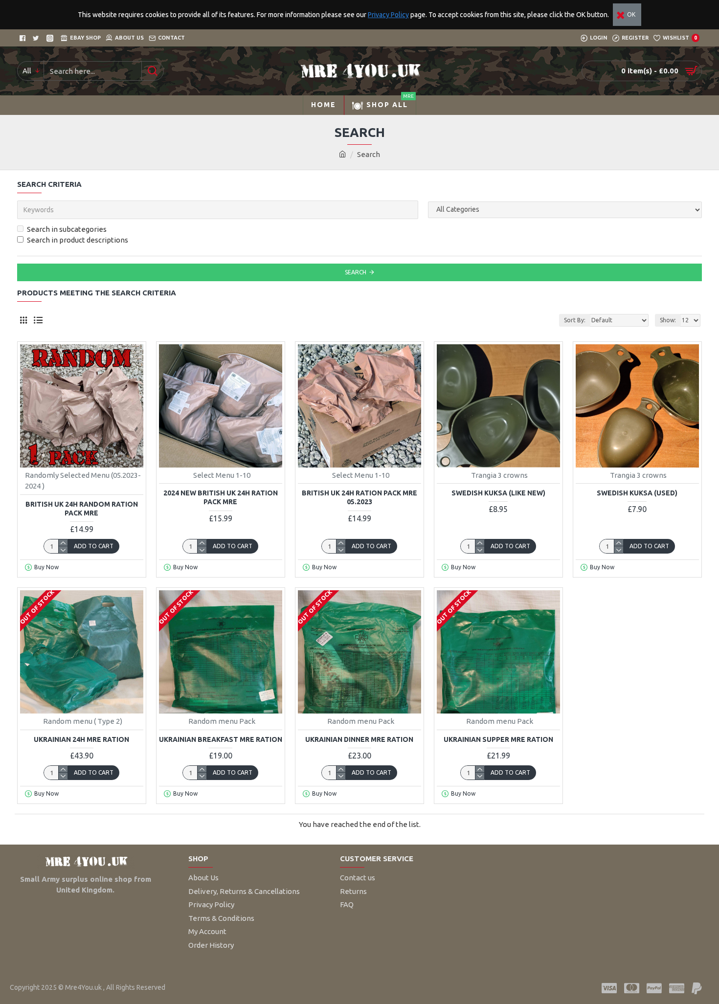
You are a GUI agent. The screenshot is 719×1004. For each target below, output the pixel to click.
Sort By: (574, 320)
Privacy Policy (388, 15)
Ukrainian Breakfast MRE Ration (220, 739)
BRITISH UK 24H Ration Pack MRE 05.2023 (359, 497)
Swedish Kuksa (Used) (637, 493)
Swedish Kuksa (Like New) (498, 493)
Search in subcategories (67, 229)
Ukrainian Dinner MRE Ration (359, 739)
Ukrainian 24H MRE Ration (81, 739)
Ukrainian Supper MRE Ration (498, 739)
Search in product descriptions (77, 240)
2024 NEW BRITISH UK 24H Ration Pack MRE (220, 497)
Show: (668, 320)
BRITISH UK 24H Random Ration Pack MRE (81, 508)
